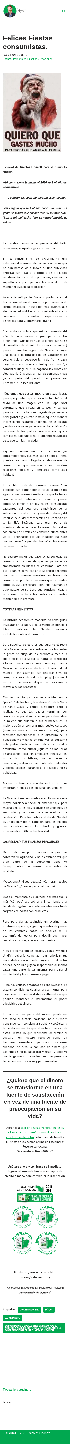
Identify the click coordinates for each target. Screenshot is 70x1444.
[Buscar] (63, 11)
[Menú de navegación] (55, 11)
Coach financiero (29, 1309)
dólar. (49, 1309)
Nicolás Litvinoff (55, 1440)
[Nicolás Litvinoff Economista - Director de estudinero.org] (14, 11)
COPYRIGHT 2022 (15, 1440)
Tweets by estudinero (17, 1389)
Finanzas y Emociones (39, 58)
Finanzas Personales (14, 58)
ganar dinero (12, 1318)
